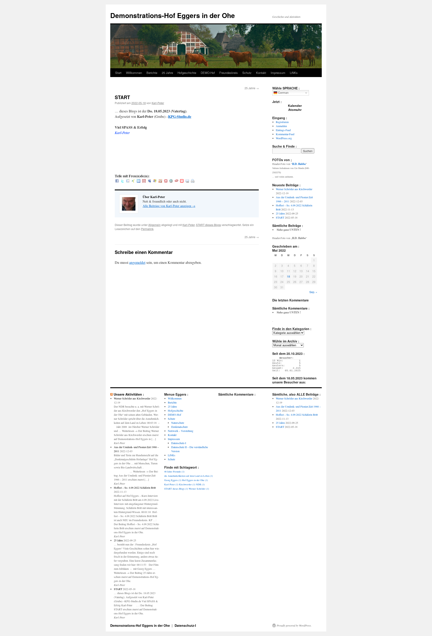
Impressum (278, 73)
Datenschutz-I (178, 443)
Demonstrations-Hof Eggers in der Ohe (172, 15)
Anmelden (281, 126)
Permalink (147, 229)
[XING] (133, 181)
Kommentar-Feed (285, 134)
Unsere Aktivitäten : (129, 394)
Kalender (295, 105)
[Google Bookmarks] (128, 181)
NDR (200, 484)
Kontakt (261, 73)
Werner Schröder (199, 488)
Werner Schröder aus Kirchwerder (294, 189)
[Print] (192, 181)
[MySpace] (149, 181)
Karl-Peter (158, 103)
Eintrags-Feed (283, 130)
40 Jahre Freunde (174, 471)
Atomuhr (295, 110)
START (280, 217)
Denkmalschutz (179, 427)
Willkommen (134, 73)
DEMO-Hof (208, 73)
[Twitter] (122, 181)
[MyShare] (160, 181)
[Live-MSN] (155, 181)
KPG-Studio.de (179, 116)
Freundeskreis (228, 73)
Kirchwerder (187, 484)
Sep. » (313, 292)
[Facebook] (117, 181)
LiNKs (294, 73)
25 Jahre (167, 73)
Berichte (151, 73)
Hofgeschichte (187, 73)
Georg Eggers (172, 480)
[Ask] (176, 181)
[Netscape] (171, 181)
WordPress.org (284, 138)
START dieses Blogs (208, 225)
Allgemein (154, 225)
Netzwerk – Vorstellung (180, 431)
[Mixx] (165, 181)
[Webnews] (182, 181)
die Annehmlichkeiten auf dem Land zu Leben (188, 475)
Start (118, 73)
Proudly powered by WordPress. (294, 625)
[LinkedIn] (138, 181)
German (282, 92)
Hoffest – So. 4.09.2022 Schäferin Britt (135, 487)
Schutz (247, 73)
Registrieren (282, 122)
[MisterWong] (144, 181)
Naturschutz (177, 422)
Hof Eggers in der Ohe (195, 480)
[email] (187, 181)
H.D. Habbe (299, 164)
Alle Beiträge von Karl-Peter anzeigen (169, 206)
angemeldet (137, 262)
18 (288, 276)
